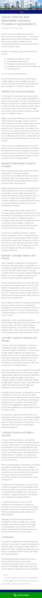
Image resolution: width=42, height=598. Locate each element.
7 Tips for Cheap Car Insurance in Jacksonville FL (21, 578)
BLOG (6, 575)
